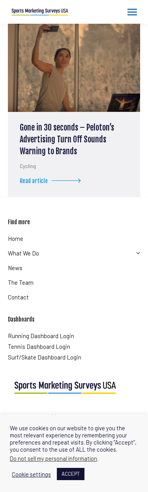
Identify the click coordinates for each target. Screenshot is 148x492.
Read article (34, 181)
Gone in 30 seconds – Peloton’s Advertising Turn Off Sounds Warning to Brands (67, 139)
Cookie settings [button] (31, 474)
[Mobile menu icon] (132, 12)
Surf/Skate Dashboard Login (44, 357)
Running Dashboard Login (41, 335)
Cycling (28, 166)
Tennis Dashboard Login (39, 346)
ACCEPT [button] (71, 474)
